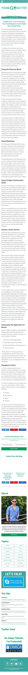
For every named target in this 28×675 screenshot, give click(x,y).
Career (20, 545)
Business (18, 16)
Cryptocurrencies (7, 548)
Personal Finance (7, 560)
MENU (7, 2)
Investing (20, 554)
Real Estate (7, 563)
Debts (20, 548)
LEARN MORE (14, 535)
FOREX (20, 551)
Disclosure (12, 669)
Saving (7, 566)
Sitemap (17, 669)
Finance (7, 551)
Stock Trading (20, 566)
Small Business (20, 560)
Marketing (20, 557)
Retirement (20, 563)
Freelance (7, 554)
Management (8, 557)
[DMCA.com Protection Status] (14, 652)
